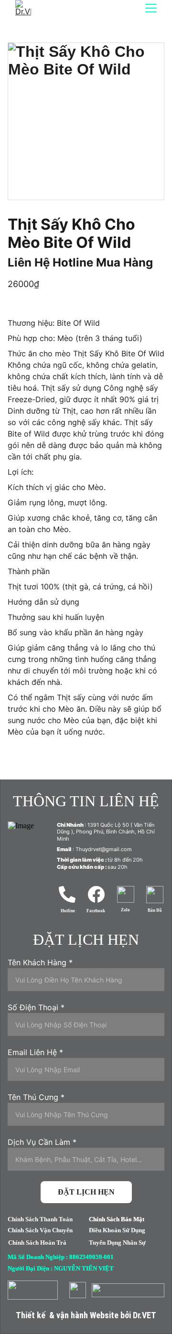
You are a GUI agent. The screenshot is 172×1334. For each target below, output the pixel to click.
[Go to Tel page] (67, 894)
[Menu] (151, 8)
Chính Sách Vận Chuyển (40, 1230)
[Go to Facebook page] (96, 894)
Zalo (125, 909)
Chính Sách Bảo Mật (116, 1219)
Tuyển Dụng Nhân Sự (117, 1242)
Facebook (95, 910)
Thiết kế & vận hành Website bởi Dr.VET (86, 1315)
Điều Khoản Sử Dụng (117, 1230)
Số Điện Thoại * (36, 1007)
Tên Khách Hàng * (40, 962)
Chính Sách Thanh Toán (40, 1219)
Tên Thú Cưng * (36, 1097)
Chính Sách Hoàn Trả (37, 1242)
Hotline (68, 910)
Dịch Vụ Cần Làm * (42, 1142)
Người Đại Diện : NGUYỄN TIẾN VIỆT (61, 1268)
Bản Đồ (155, 910)
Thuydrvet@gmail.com (103, 849)
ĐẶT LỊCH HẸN (86, 1192)
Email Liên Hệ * (35, 1052)
